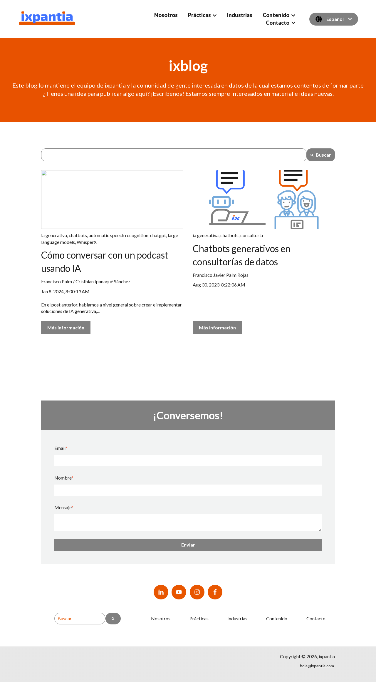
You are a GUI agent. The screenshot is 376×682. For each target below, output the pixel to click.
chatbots (78, 235)
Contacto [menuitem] (315, 618)
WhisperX (87, 242)
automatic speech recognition (118, 235)
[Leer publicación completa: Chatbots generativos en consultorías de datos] (264, 199)
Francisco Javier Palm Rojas (221, 275)
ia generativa (54, 235)
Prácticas (199, 15)
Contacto (277, 22)
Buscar (323, 154)
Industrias (239, 15)
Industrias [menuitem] (237, 618)
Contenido (276, 15)
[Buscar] (113, 618)
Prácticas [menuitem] (199, 618)
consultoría (251, 235)
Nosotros (166, 15)
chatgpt (158, 235)
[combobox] (174, 154)
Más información (65, 327)
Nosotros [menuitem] (160, 618)
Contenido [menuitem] (276, 618)
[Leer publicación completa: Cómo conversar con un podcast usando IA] (112, 199)
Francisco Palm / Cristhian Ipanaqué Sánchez (85, 281)
